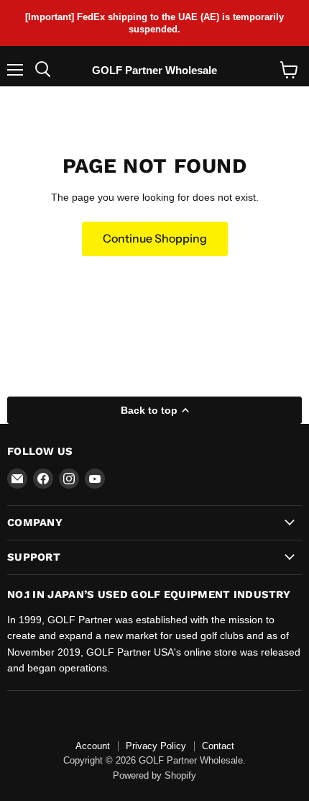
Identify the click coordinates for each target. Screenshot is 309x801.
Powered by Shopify (154, 775)
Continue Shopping (155, 238)
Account (92, 746)
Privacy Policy (156, 746)
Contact (218, 746)
